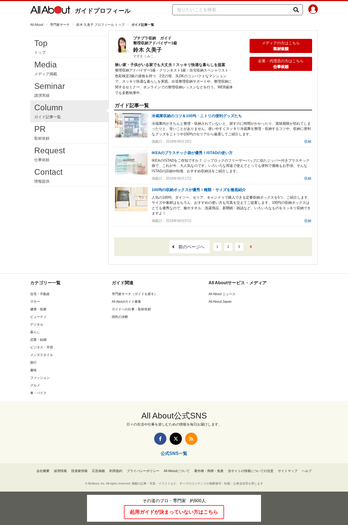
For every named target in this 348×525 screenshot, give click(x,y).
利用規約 (115, 471)
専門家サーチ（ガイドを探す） (134, 294)
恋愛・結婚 (38, 340)
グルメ (35, 385)
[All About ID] (313, 10)
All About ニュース (222, 294)
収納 (307, 141)
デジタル (36, 324)
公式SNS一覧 (174, 453)
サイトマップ (287, 471)
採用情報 (60, 471)
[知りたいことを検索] (296, 9)
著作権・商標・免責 (208, 471)
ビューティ (38, 317)
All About (36, 25)
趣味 (33, 370)
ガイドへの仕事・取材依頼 (131, 309)
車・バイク (38, 393)
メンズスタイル (41, 355)
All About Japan (220, 302)
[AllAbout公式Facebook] (160, 439)
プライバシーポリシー (143, 471)
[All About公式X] (176, 439)
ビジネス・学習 (41, 347)
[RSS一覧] (191, 439)
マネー (35, 302)
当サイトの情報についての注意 (251, 471)
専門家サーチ (60, 25)
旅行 (33, 362)
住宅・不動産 (40, 294)
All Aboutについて (177, 471)
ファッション (40, 378)
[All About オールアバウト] (50, 11)
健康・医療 (38, 309)
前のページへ (191, 247)
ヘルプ (307, 471)
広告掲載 (98, 471)
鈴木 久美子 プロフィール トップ (100, 25)
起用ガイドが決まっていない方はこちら (174, 512)
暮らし (35, 332)
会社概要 (42, 471)
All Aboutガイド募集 (126, 302)
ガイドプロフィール (103, 10)
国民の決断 (120, 317)
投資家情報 (79, 471)
